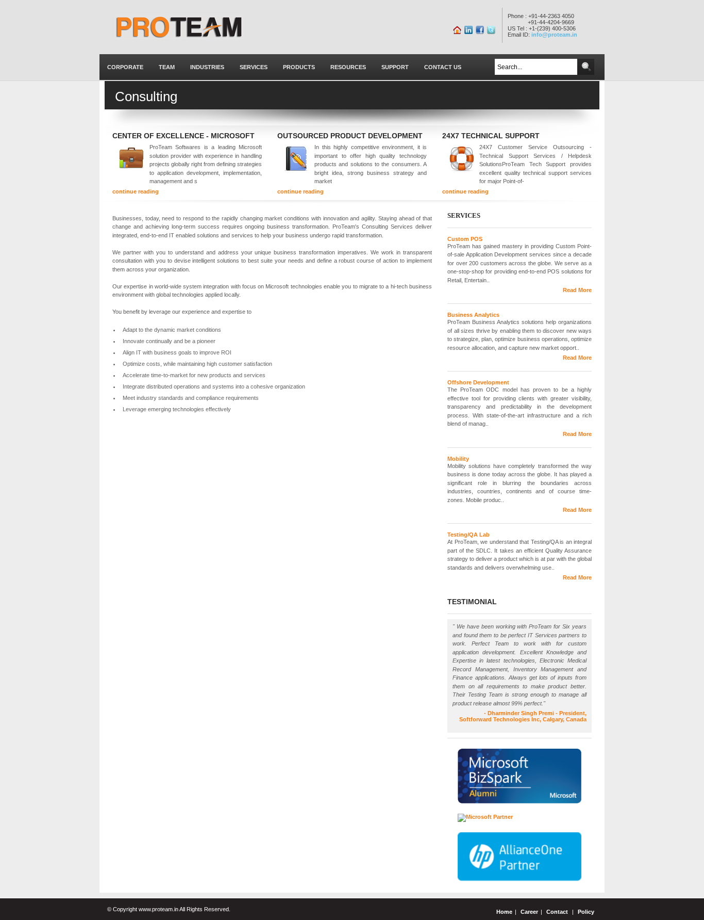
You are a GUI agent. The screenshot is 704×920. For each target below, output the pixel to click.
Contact (557, 912)
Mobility (458, 459)
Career (529, 912)
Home (504, 912)
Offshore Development (478, 382)
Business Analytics (473, 315)
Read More (577, 290)
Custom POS (464, 239)
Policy (586, 912)
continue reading (135, 191)
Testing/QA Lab (468, 534)
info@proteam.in (554, 34)
